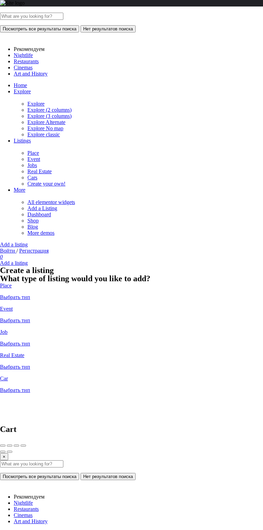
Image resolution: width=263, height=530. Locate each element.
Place (33, 153)
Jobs (32, 165)
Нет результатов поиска (108, 28)
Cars (32, 177)
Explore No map (45, 128)
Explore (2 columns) (49, 110)
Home (20, 85)
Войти (8, 251)
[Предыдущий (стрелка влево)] (2, 452)
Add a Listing (42, 208)
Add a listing (14, 244)
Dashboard (39, 214)
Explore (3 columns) (49, 116)
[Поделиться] (9, 446)
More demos (40, 233)
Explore (22, 91)
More (19, 190)
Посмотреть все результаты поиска (39, 28)
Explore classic (43, 134)
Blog (32, 227)
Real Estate (39, 171)
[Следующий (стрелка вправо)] (9, 452)
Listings (22, 141)
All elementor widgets (51, 202)
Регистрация (34, 251)
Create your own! (46, 184)
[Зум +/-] (23, 446)
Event (33, 159)
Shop (33, 220)
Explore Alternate (46, 122)
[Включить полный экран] (16, 446)
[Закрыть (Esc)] (2, 446)
